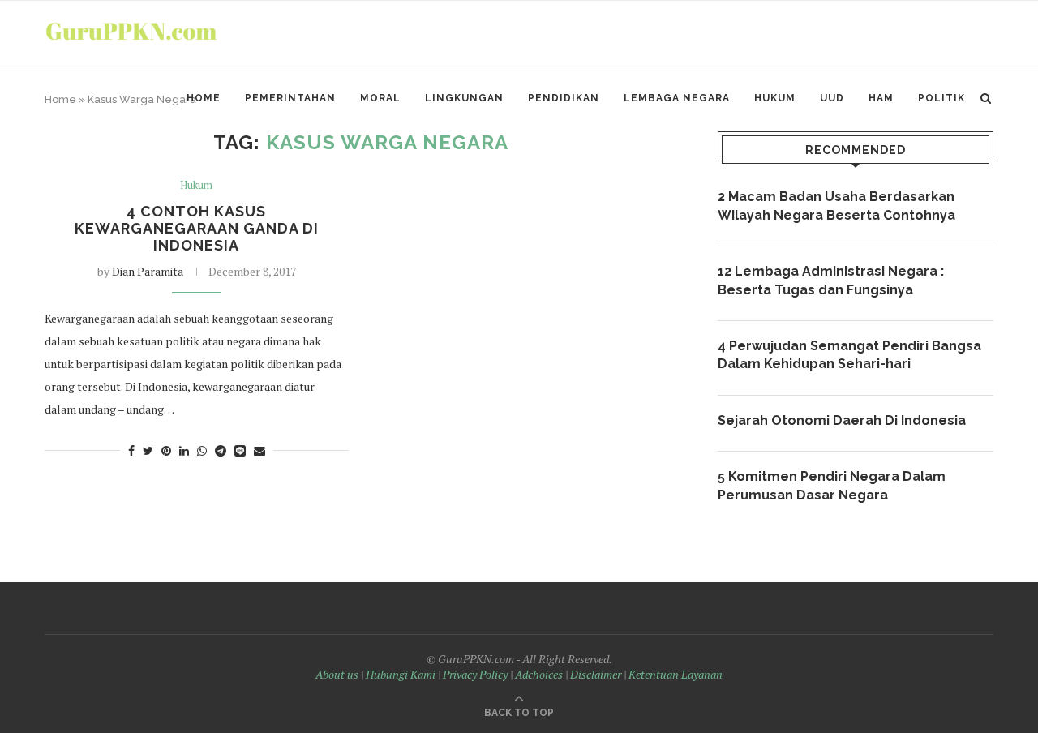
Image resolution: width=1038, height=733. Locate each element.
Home (204, 98)
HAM (881, 98)
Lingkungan (464, 98)
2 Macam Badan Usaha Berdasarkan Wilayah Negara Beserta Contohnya (836, 205)
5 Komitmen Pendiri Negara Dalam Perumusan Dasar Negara (832, 485)
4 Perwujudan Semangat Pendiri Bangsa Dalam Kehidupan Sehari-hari (849, 354)
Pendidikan (563, 98)
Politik (941, 98)
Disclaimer (595, 674)
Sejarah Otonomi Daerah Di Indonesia (842, 420)
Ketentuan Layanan (675, 674)
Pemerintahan (290, 98)
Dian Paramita (147, 271)
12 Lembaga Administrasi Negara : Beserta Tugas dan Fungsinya (831, 280)
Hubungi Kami (400, 674)
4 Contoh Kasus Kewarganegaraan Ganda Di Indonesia (197, 228)
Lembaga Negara (677, 98)
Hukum (775, 98)
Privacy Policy (475, 674)
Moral (380, 98)
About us (336, 674)
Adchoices (539, 674)
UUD (832, 98)
